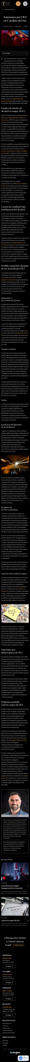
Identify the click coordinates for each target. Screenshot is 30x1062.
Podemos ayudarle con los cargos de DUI (12, 703)
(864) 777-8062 (7, 991)
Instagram (5, 1043)
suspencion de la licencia (9, 280)
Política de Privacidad (8, 1033)
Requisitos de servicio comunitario (9, 509)
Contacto (5, 1026)
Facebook (5, 1041)
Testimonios (6, 1028)
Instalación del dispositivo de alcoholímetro (11, 426)
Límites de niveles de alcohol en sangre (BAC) (13, 109)
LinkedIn (4, 1045)
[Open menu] (25, 3)
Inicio (2, 9)
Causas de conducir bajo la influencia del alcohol (13, 208)
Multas (4, 400)
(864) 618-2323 (6, 958)
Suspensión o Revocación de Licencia (10, 299)
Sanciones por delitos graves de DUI (11, 651)
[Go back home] (6, 3)
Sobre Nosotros (7, 1023)
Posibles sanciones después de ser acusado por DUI (15, 267)
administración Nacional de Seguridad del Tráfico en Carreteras (14, 117)
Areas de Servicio (7, 1030)
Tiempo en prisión (8, 349)
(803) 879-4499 (7, 974)
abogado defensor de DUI (18, 740)
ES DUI (26, 26)
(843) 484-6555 (7, 1007)
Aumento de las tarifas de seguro (14, 574)
